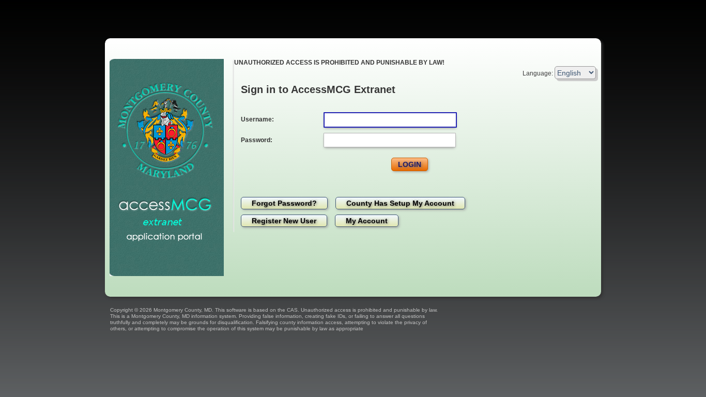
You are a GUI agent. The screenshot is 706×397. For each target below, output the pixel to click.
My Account (367, 221)
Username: (257, 119)
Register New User (284, 221)
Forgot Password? (284, 203)
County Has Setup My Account (400, 203)
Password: (256, 140)
